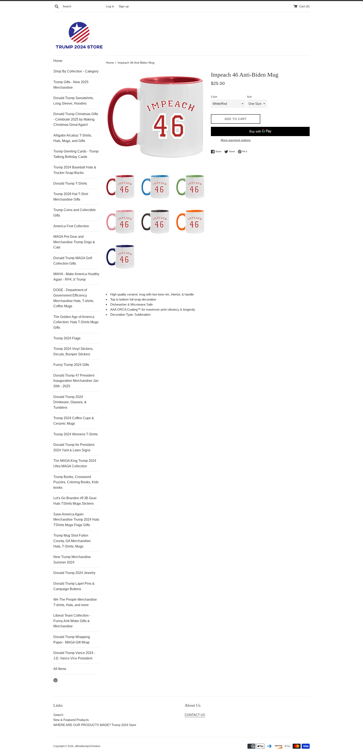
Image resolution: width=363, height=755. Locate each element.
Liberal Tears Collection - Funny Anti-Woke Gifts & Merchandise (72, 621)
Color (214, 96)
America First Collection (71, 226)
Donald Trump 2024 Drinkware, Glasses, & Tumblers (70, 402)
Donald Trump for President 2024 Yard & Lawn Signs (73, 447)
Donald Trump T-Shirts (70, 183)
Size (249, 96)
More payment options (236, 140)
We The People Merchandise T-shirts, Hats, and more (75, 602)
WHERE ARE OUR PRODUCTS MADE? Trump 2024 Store (94, 725)
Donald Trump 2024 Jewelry (74, 573)
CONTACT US (195, 715)
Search (58, 715)
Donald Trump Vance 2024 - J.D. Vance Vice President (74, 655)
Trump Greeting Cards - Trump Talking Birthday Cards (76, 154)
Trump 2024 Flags (66, 338)
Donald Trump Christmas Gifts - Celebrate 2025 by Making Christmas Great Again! (75, 119)
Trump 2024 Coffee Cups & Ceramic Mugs (73, 420)
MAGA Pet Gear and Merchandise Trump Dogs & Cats (74, 242)
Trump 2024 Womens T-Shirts (75, 434)
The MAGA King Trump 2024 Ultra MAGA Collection (74, 463)
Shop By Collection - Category (76, 71)
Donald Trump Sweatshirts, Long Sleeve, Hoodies (73, 100)
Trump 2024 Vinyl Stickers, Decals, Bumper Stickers (73, 351)
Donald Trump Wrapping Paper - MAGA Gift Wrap (71, 639)
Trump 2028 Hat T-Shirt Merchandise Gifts (70, 196)
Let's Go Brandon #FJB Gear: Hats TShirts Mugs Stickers (75, 500)
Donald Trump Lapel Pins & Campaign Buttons (74, 586)
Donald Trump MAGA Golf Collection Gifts (72, 260)
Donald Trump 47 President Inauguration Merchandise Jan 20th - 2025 (76, 381)
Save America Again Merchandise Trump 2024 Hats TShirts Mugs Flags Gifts (76, 519)
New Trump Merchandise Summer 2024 (72, 559)
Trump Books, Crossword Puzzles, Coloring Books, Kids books (76, 482)
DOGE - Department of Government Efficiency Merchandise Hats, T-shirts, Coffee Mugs (73, 298)
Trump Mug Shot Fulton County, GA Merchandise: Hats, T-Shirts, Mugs (72, 541)
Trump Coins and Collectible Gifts (74, 212)
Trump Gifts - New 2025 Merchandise (70, 84)
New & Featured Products (71, 720)
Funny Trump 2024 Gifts (71, 364)
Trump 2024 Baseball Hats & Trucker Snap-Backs (74, 170)
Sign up (124, 6)
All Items (59, 669)
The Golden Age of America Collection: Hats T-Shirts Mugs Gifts (76, 322)
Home (57, 61)
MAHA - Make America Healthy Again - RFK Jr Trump (76, 276)
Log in (110, 6)
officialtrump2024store (87, 746)
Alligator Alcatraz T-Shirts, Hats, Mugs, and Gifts (72, 138)
